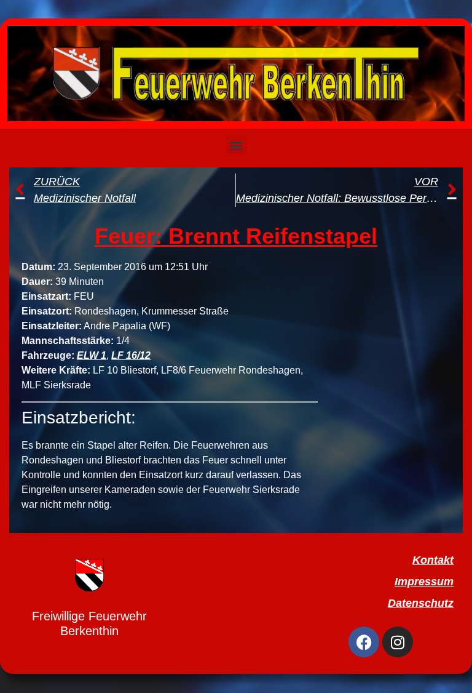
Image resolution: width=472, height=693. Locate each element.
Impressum (424, 581)
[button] (236, 145)
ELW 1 (91, 355)
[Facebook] (363, 642)
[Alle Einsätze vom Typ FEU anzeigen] (100, 297)
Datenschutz (421, 603)
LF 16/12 (131, 355)
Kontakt (433, 560)
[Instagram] (397, 642)
